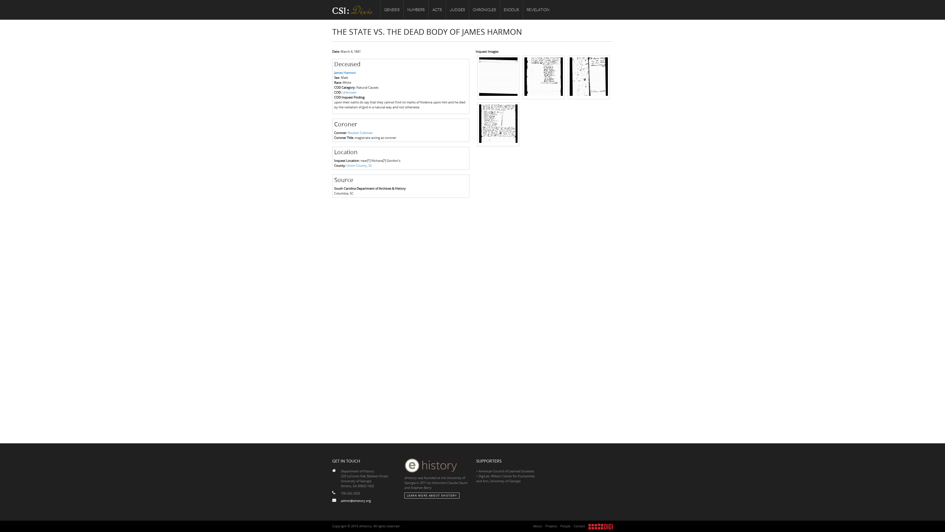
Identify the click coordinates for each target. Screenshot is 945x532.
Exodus (511, 10)
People (565, 526)
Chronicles (484, 10)
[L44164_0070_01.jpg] (498, 77)
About (537, 526)
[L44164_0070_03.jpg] (589, 77)
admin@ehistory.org (356, 501)
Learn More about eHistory (432, 495)
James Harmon (345, 72)
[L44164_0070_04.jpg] (498, 124)
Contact (579, 526)
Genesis (392, 10)
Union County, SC (359, 165)
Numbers (416, 10)
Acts (437, 10)
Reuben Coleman (360, 133)
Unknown (349, 92)
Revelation (538, 10)
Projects (551, 526)
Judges (457, 10)
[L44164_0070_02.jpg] (543, 77)
